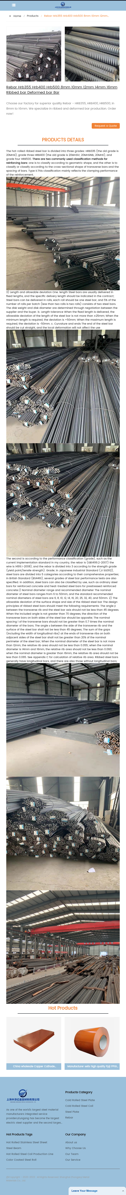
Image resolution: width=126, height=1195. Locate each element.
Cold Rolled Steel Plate (80, 1100)
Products (32, 16)
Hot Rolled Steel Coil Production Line (29, 1154)
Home (17, 16)
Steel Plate (72, 1112)
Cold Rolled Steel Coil (79, 1106)
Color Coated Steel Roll (21, 1160)
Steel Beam (13, 1148)
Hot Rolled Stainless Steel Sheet (26, 1142)
